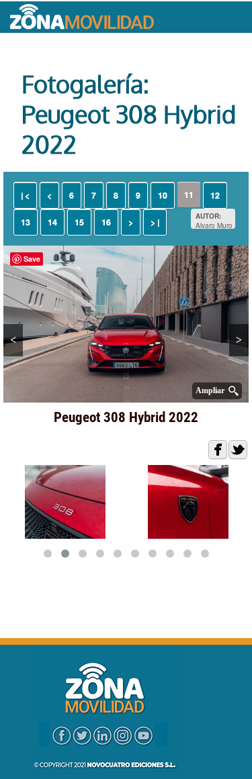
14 (52, 222)
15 (79, 222)
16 (106, 222)
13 (25, 222)
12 (215, 195)
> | (155, 222)
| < (25, 195)
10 (162, 195)
